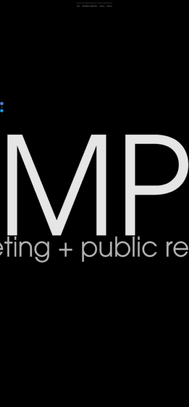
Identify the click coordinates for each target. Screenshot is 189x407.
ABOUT (78, 6)
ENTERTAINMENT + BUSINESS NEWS (89, 6)
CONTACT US (109, 6)
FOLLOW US (101, 6)
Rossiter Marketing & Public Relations (94, 2)
